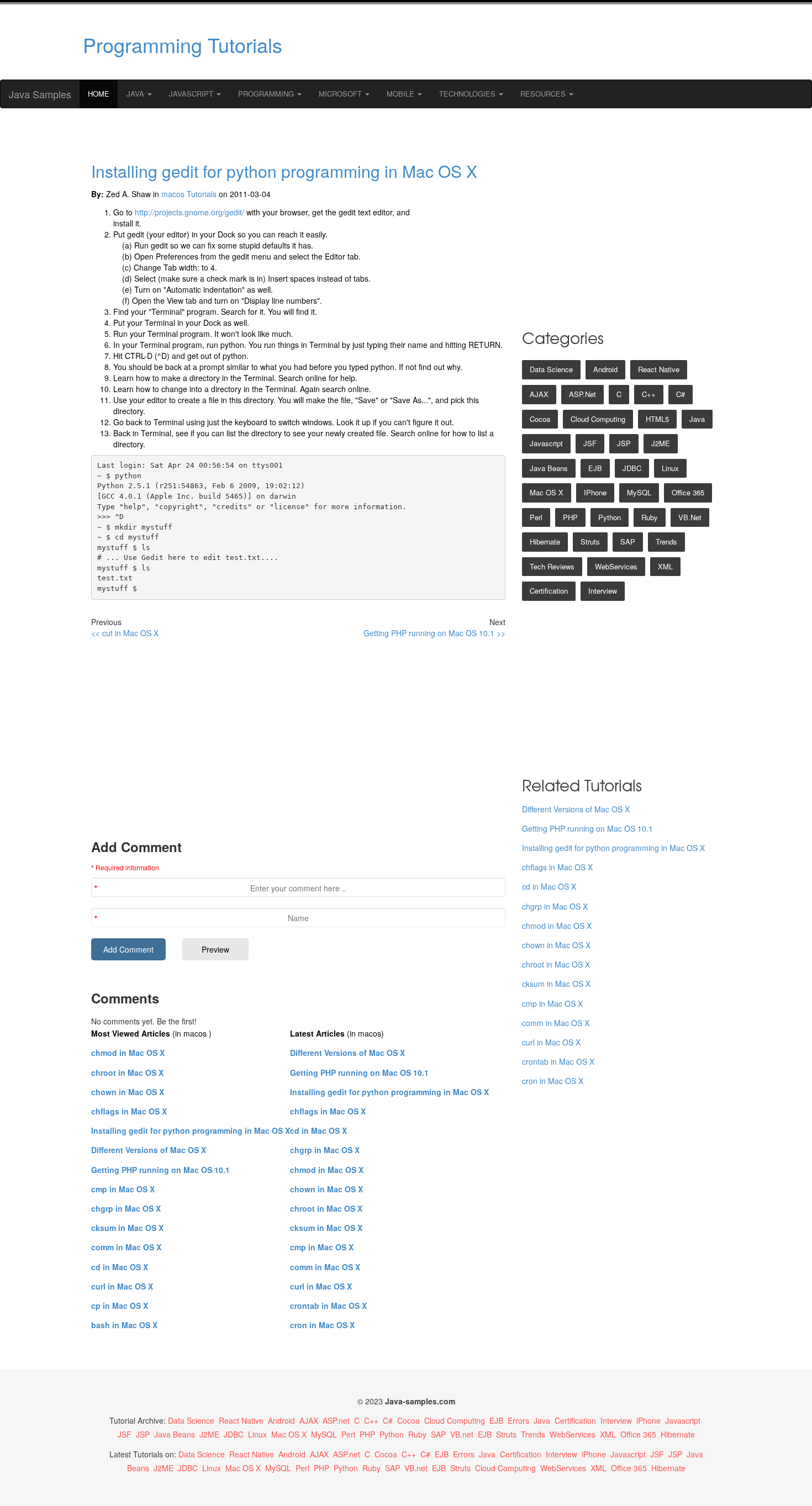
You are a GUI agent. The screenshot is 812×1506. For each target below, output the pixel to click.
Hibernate (545, 541)
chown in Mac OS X (127, 1091)
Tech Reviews (552, 566)
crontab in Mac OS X (328, 1305)
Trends (666, 541)
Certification (549, 590)
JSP (624, 443)
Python (609, 517)
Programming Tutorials (182, 44)
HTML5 (657, 419)
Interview (602, 590)
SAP (627, 541)
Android (605, 369)
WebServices (616, 566)
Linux (670, 468)
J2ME (660, 443)
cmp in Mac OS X (123, 1189)
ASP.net (582, 394)
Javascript (546, 443)
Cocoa (540, 419)
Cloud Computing (598, 419)
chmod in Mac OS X (128, 1052)
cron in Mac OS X (322, 1324)
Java (136, 93)
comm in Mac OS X (126, 1247)
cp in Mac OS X (119, 1305)
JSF (590, 443)
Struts (590, 541)
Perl (536, 517)
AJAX (539, 394)
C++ (649, 394)
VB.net (690, 517)
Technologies (468, 93)
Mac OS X (546, 492)
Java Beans (549, 468)
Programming (267, 93)
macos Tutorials (189, 193)
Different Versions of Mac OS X (148, 1149)
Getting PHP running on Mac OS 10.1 (160, 1169)
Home (98, 93)
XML (665, 566)
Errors (518, 1420)
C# (680, 394)
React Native (658, 369)
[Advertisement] (512, 42)
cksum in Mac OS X (127, 1227)
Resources (544, 93)
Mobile (401, 93)
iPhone (595, 492)
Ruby (649, 517)
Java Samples (40, 94)
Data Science (551, 369)
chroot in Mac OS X (127, 1072)
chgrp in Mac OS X (126, 1208)
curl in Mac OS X (122, 1286)
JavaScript (192, 93)
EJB (595, 468)
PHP (570, 517)
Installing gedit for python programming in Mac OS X (284, 171)
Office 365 (688, 492)
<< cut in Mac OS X (125, 632)
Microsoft (341, 93)
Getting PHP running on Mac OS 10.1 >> (434, 632)
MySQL (639, 492)
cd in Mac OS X (119, 1266)
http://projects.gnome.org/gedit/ (189, 212)
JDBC (632, 468)
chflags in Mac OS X (129, 1111)
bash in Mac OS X (124, 1324)
